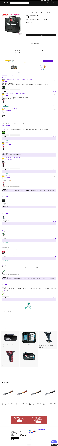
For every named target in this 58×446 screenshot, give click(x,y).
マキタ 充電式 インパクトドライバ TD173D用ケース (10, 194)
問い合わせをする (17, 52)
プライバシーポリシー (13, 436)
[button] (2, 91)
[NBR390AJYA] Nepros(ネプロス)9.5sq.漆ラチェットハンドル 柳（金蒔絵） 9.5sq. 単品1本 (22, 404)
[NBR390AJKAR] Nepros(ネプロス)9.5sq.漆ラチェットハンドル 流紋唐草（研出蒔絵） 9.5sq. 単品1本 (49, 404)
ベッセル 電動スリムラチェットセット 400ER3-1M (10, 244)
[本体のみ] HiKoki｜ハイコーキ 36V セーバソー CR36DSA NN (11, 108)
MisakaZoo (5, 2)
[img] (9, 60)
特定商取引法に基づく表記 (14, 433)
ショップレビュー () (10, 75)
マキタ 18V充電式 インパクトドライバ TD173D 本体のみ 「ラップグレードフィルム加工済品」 (15, 93)
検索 (11, 430)
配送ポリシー (12, 431)
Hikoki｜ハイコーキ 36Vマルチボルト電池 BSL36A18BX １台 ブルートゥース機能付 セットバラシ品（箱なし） (18, 79)
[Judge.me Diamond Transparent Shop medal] (40, 67)
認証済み (42, 69)
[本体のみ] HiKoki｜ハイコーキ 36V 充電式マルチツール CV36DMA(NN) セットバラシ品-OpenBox (16, 262)
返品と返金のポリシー (13, 432)
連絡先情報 (12, 435)
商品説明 (16, 48)
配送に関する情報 (17, 50)
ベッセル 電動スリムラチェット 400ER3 (9, 142)
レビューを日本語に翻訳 (5, 106)
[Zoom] (12, 24)
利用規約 (12, 434)
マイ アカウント (13, 439)
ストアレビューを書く (48, 60)
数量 (26, 25)
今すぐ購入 (41, 35)
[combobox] (19, 3)
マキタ (8, 328)
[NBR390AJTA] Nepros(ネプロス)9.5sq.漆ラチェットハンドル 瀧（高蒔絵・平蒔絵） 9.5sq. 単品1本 (35, 404)
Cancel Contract (15, 438)
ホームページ (27, 10)
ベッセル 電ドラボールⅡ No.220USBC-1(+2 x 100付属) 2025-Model (12, 157)
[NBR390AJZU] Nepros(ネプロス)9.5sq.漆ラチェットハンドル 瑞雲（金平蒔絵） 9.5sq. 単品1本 (8, 404)
